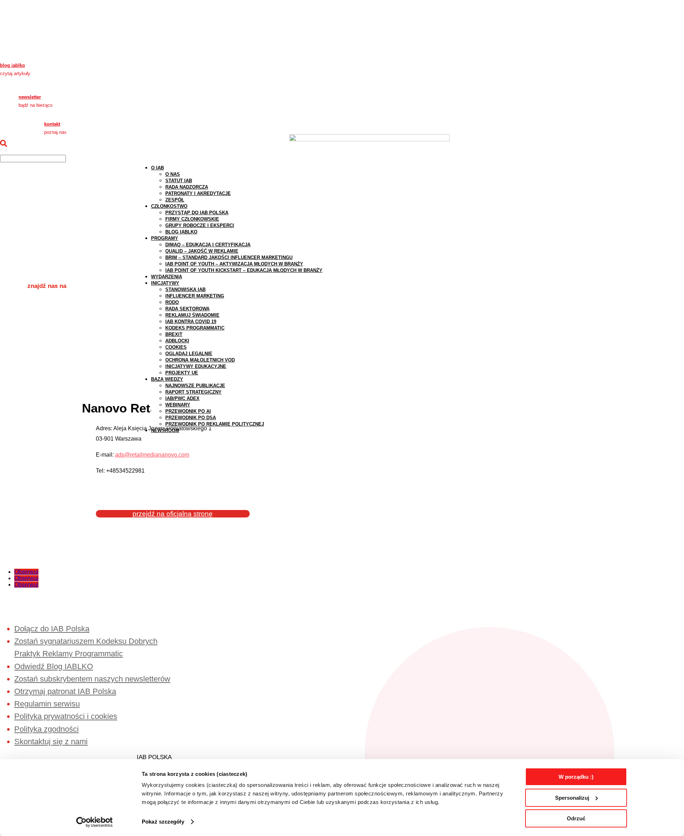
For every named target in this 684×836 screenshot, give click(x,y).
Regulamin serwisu (47, 703)
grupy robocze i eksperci (199, 225)
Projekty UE (181, 372)
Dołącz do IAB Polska (51, 628)
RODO (172, 302)
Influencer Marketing (194, 296)
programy (164, 238)
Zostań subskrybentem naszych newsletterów (92, 678)
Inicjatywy (165, 283)
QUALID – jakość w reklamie (201, 251)
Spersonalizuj (572, 798)
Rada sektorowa (187, 308)
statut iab (178, 180)
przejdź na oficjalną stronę (173, 513)
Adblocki (177, 340)
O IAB (157, 167)
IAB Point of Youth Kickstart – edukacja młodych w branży (243, 270)
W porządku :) (576, 777)
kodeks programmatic (194, 328)
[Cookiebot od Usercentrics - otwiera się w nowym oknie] (94, 822)
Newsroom (165, 430)
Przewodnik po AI (188, 411)
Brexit (173, 334)
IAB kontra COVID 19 (190, 321)
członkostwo (169, 206)
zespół (174, 200)
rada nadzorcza (186, 187)
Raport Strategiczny (193, 392)
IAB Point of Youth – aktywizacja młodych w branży (234, 264)
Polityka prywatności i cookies (65, 716)
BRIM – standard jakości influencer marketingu (228, 257)
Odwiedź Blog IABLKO (53, 666)
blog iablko (12, 65)
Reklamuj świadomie (192, 315)
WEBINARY (177, 405)
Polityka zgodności (46, 729)
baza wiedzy (167, 379)
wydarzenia (166, 276)
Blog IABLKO (181, 232)
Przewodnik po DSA (190, 417)
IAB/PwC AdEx (182, 398)
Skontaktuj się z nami (51, 741)
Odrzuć (576, 818)
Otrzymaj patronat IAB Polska (65, 691)
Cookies (176, 347)
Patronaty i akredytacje (198, 193)
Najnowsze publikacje (195, 385)
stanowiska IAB (185, 289)
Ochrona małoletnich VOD (200, 360)
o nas (172, 174)
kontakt (52, 124)
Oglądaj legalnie (188, 353)
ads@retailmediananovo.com (152, 455)
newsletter (30, 97)
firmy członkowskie (192, 219)
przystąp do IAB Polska (196, 212)
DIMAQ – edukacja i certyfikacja (207, 244)
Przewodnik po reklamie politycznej (214, 424)
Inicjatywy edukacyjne (195, 366)
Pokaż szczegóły (163, 822)
